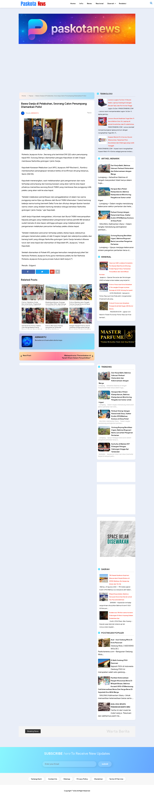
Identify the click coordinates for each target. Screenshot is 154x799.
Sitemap (67, 779)
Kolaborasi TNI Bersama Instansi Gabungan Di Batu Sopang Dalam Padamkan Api (121, 615)
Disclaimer (98, 779)
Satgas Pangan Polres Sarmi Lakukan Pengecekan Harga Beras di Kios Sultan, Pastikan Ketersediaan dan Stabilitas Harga (80, 329)
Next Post (27, 355)
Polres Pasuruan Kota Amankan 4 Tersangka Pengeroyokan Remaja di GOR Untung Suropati (120, 287)
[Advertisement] (77, 64)
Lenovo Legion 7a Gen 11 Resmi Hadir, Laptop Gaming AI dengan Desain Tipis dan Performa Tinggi (120, 102)
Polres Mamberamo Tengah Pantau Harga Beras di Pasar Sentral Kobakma (79, 304)
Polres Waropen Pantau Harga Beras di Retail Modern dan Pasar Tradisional (54, 328)
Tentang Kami (36, 779)
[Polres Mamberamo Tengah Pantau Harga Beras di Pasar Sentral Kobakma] (80, 292)
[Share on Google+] (52, 272)
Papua (31, 96)
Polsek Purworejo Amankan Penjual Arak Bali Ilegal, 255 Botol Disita (121, 306)
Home (24, 96)
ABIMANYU (40, 337)
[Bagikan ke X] (42, 272)
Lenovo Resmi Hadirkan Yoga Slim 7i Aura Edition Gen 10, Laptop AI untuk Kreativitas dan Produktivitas (121, 121)
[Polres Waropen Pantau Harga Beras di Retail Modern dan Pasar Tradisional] (56, 316)
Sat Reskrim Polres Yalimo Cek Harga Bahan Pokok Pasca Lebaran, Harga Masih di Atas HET (32, 328)
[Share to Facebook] (28, 272)
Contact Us (52, 779)
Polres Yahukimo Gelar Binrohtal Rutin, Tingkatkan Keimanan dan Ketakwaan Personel (31, 305)
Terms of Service (116, 779)
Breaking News (32, 731)
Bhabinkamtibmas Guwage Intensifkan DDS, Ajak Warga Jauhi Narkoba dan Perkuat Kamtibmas (55, 305)
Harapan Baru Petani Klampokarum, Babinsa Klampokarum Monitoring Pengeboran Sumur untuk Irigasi (114, 194)
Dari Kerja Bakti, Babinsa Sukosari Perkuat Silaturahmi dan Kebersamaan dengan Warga (115, 378)
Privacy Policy (82, 779)
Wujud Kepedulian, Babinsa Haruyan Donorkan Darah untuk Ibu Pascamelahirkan (120, 597)
